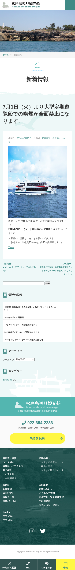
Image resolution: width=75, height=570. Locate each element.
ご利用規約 (44, 501)
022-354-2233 (39, 422)
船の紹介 (7, 470)
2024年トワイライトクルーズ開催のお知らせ (23, 340)
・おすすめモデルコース (51, 462)
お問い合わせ (45, 489)
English (7, 512)
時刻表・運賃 (9, 458)
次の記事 (67, 264)
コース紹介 (8, 462)
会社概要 (43, 485)
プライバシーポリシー (50, 505)
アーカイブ (8, 359)
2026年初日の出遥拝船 (14, 317)
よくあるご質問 (47, 493)
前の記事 (7, 264)
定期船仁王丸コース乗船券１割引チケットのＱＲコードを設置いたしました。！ (56, 270)
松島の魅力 (44, 458)
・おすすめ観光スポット (51, 470)
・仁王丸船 (8, 474)
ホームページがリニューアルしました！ (19, 269)
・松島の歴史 (45, 466)
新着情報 (7, 380)
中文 (8, 516)
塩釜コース (8, 497)
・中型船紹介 (9, 478)
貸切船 (6, 485)
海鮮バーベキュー (12, 501)
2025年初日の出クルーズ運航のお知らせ (21, 332)
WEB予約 (8, 493)
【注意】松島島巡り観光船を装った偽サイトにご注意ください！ (30, 308)
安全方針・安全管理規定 (51, 497)
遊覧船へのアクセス (13, 466)
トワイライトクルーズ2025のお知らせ (20, 325)
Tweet (11, 247)
